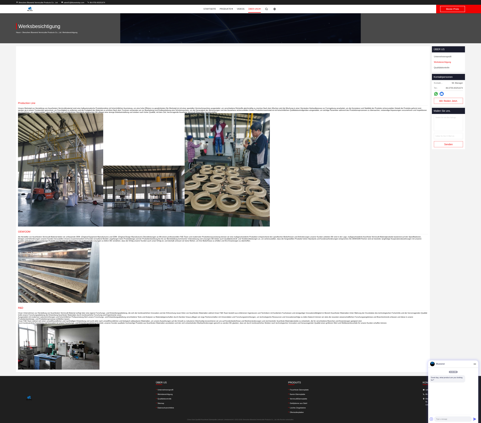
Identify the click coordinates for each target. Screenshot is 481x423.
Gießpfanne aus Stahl (298, 403)
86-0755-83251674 (97, 3)
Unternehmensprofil (165, 390)
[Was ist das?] (436, 93)
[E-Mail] (441, 93)
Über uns (253, 9)
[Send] (475, 419)
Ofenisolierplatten (297, 412)
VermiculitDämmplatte (298, 399)
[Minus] (474, 363)
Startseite (209, 9)
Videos (241, 9)
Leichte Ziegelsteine (298, 408)
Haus (18, 32)
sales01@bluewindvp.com (74, 3)
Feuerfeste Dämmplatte (299, 390)
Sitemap (161, 403)
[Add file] (431, 419)
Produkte (225, 9)
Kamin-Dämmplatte (297, 394)
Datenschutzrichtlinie (166, 408)
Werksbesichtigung (165, 394)
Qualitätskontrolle (164, 399)
